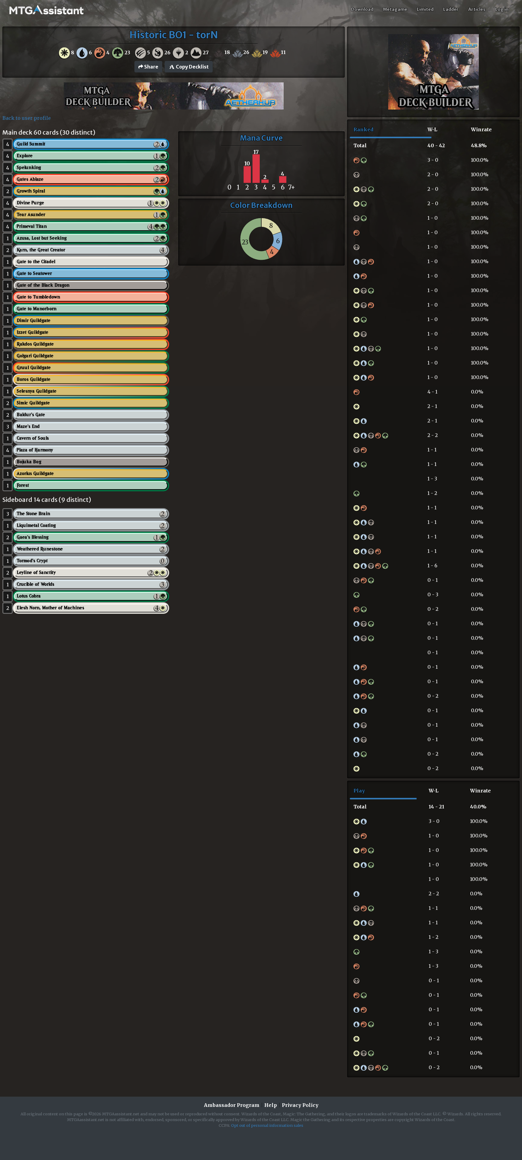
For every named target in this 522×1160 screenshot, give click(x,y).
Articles (476, 9)
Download (362, 9)
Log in (501, 9)
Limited (425, 9)
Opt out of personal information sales (267, 1125)
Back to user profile (26, 118)
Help (270, 1105)
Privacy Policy (300, 1105)
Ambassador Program (231, 1105)
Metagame (395, 9)
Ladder (451, 9)
